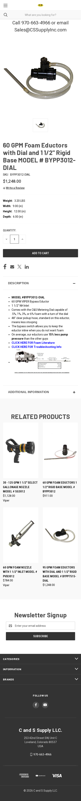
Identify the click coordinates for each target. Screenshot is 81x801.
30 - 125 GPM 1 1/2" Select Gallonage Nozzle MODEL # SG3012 (20, 487)
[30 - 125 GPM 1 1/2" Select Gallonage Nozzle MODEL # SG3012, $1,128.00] (21, 450)
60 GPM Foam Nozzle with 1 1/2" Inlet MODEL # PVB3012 (20, 572)
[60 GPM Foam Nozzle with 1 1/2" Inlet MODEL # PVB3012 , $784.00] (21, 535)
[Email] (12, 266)
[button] (14, 188)
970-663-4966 (42, 754)
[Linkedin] (27, 266)
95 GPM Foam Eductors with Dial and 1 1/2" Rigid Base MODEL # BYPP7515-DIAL (60, 574)
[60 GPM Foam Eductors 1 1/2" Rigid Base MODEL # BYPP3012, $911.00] (60, 450)
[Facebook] (5, 266)
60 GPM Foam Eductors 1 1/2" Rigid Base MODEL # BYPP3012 (60, 487)
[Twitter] (19, 266)
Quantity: (9, 230)
